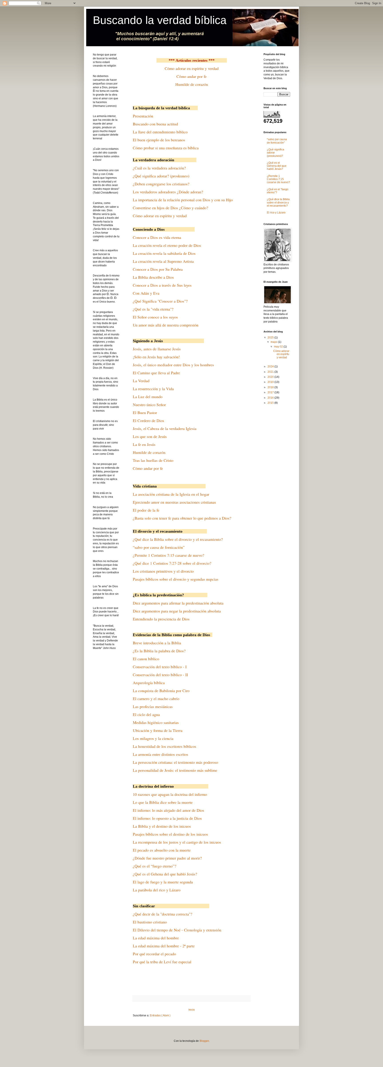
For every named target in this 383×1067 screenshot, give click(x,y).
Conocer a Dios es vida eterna (157, 237)
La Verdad (141, 380)
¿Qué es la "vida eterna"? (153, 309)
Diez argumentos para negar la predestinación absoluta (177, 611)
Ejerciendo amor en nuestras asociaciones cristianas (174, 502)
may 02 (278, 346)
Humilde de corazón (191, 84)
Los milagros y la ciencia (153, 738)
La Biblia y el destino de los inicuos (162, 826)
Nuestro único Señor (149, 404)
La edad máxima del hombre (156, 937)
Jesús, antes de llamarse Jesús (157, 348)
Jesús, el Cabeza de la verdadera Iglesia (164, 428)
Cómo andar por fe (191, 76)
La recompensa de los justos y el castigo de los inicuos (177, 842)
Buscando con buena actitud (155, 124)
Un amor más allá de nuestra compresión (165, 325)
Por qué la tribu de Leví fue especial (162, 961)
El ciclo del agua (146, 714)
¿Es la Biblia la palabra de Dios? (159, 650)
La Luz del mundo (147, 396)
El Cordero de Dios (148, 420)
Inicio (191, 1009)
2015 (271, 402)
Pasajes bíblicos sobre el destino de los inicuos (170, 834)
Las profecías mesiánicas (153, 706)
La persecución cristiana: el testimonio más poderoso (175, 762)
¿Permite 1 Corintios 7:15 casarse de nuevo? (168, 555)
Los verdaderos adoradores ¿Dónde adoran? (168, 191)
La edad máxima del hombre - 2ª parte (164, 945)
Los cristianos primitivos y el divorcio (163, 571)
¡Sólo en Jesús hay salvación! (156, 356)
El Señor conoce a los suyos (155, 317)
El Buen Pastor (145, 412)
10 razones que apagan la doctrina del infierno (170, 794)
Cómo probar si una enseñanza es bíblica (166, 147)
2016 (271, 397)
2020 (271, 376)
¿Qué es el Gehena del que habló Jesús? (165, 874)
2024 (271, 366)
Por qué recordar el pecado (154, 953)
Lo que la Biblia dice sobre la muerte (163, 802)
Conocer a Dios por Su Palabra (158, 269)
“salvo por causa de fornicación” (159, 547)
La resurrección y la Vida (153, 388)
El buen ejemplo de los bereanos (159, 139)
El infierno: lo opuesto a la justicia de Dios (167, 818)
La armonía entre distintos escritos (160, 754)
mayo (274, 342)
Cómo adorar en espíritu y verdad (192, 68)
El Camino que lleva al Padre (156, 372)
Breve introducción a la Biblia (157, 642)
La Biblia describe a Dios (153, 277)
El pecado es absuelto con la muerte (162, 850)
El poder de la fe (146, 510)
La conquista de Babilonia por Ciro (161, 690)
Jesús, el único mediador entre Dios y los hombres (173, 364)
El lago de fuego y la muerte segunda (163, 882)
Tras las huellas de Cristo (153, 460)
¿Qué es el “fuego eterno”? (154, 866)
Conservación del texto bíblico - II (160, 674)
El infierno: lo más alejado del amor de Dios (168, 810)
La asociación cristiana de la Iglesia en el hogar (171, 494)
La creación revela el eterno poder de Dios (167, 245)
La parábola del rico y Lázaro (156, 889)
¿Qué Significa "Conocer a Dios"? (160, 301)
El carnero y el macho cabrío (156, 698)
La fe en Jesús (144, 444)
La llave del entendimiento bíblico (160, 131)
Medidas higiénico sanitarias (156, 722)
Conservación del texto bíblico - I (160, 666)
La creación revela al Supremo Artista (163, 261)
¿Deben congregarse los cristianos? (161, 183)
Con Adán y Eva (146, 293)
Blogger (204, 1040)
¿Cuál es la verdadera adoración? (159, 168)
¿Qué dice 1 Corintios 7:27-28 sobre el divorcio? (172, 563)
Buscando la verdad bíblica (160, 20)
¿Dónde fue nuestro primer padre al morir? (167, 858)
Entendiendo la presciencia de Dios (161, 619)
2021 (271, 371)
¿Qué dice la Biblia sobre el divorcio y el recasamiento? (178, 539)
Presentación (143, 116)
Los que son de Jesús (150, 436)
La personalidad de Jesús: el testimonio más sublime (175, 770)
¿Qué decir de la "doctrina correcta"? (162, 914)
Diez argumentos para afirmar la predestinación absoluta (178, 603)
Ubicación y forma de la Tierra (157, 730)
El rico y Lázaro (276, 212)
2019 (271, 382)
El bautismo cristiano (150, 922)
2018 (271, 387)
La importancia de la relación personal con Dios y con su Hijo (183, 199)
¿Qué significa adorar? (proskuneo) (161, 175)
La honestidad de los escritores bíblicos (164, 746)
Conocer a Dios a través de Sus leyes (162, 285)
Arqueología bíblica (149, 682)
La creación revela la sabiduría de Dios (164, 253)
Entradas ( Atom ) (160, 1015)
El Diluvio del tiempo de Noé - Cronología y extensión (177, 930)
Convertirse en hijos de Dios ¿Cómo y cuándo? (170, 207)
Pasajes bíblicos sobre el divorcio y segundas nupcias (175, 579)
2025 (271, 337)
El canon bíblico (146, 658)
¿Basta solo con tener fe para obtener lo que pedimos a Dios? (182, 518)
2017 (271, 392)
